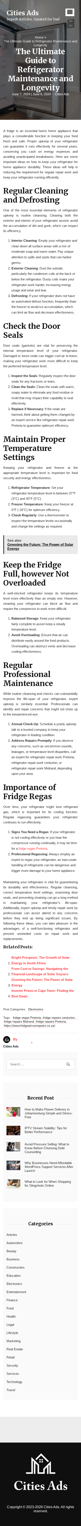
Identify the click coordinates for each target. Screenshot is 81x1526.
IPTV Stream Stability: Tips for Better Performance (46, 1130)
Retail (10, 1357)
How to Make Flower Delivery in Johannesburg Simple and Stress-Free (49, 1113)
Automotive (14, 1243)
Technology (14, 1382)
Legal (10, 1324)
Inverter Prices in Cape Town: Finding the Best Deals (42, 993)
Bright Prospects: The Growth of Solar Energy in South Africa (40, 960)
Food (10, 1308)
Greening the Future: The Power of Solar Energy (42, 982)
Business (13, 1259)
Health (11, 1316)
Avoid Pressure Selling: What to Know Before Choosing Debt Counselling (47, 1148)
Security (12, 1365)
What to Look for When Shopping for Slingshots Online (48, 1183)
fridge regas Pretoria (33, 848)
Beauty (11, 1251)
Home (39, 37)
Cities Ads (62, 94)
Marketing (13, 1341)
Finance (12, 1300)
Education (13, 1275)
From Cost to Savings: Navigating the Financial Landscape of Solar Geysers (39, 971)
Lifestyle (12, 1333)
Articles (11, 1235)
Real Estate (14, 1349)
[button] (69, 12)
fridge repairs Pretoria (51, 1021)
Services (12, 1373)
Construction (15, 1267)
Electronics (35, 1009)
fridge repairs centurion (59, 1017)
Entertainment (16, 1292)
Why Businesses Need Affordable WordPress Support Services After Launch (49, 1166)
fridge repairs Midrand (19, 1021)
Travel (10, 1390)
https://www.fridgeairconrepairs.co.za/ (29, 1025)
